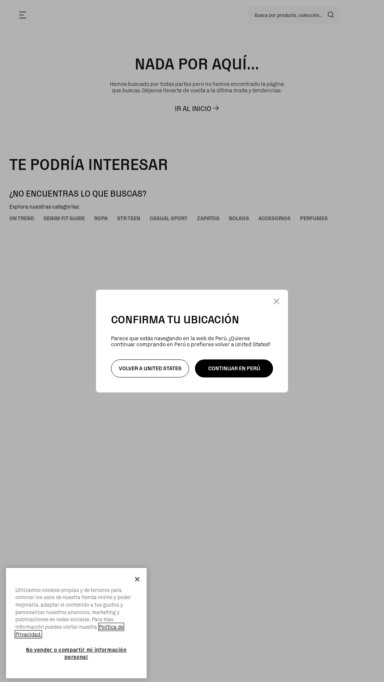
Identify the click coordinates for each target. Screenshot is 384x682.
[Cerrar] (137, 579)
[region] (76, 623)
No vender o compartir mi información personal (76, 653)
